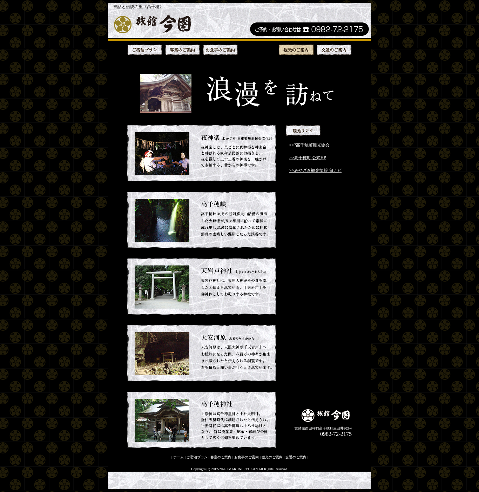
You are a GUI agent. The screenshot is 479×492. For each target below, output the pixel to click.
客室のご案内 (220, 457)
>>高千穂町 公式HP (307, 157)
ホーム (178, 457)
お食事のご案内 (246, 457)
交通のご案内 (295, 457)
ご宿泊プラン (197, 457)
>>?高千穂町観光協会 (309, 145)
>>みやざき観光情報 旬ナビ (315, 170)
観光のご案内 (272, 457)
